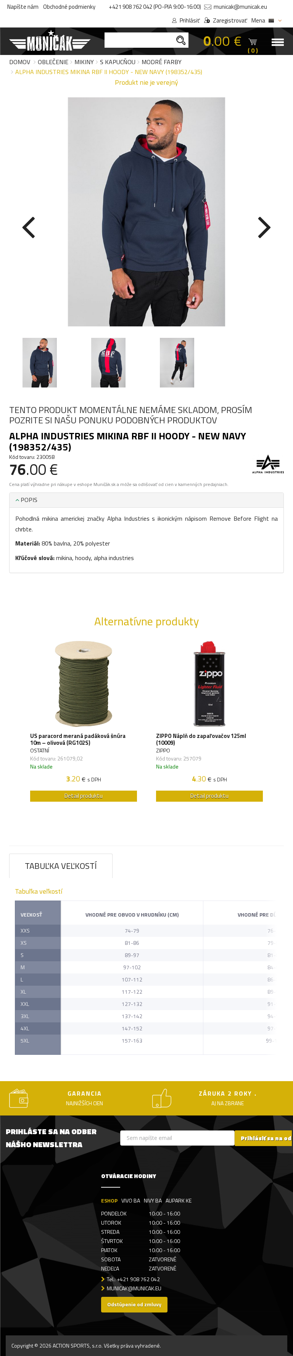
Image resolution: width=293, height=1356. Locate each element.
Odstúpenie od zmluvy (134, 1304)
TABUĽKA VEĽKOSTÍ (61, 865)
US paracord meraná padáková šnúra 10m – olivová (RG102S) (78, 739)
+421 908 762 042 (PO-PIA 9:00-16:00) (155, 6)
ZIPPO (163, 750)
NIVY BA (153, 1200)
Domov (19, 61)
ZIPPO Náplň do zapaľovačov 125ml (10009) (201, 739)
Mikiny (84, 61)
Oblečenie (53, 61)
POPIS (28, 499)
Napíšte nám (23, 6)
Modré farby (162, 61)
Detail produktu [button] (83, 795)
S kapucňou (117, 61)
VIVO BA (130, 1200)
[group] (83, 723)
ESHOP (109, 1200)
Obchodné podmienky (69, 6)
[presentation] (28, 225)
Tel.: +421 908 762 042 (133, 1279)
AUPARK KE (179, 1200)
